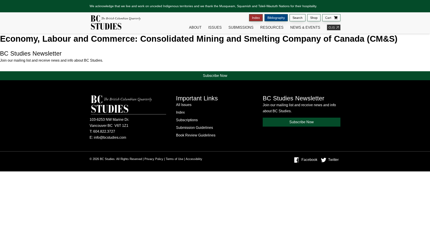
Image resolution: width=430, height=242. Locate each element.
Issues (215, 27)
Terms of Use (174, 159)
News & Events (305, 27)
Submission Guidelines (194, 128)
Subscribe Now (215, 76)
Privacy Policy (153, 159)
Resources (272, 27)
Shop (314, 17)
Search (297, 17)
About (195, 27)
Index (256, 17)
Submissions (241, 27)
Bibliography (276, 17)
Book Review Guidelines (195, 135)
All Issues (183, 105)
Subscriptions (187, 120)
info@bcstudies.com (110, 137)
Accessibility (194, 159)
